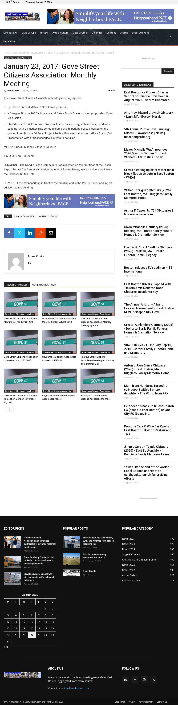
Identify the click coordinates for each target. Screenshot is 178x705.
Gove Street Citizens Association (29, 52)
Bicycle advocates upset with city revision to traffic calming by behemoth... (39, 577)
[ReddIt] (40, 233)
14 (38, 621)
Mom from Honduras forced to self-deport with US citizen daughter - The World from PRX (146, 389)
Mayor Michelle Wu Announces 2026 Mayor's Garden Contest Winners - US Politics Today (145, 153)
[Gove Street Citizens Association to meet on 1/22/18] (59, 342)
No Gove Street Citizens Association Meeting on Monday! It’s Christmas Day (97, 360)
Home (7, 52)
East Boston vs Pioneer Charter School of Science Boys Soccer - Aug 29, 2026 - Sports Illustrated (147, 96)
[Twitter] (19, 233)
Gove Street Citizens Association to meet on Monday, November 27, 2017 (21, 399)
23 (52, 628)
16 (52, 621)
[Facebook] (9, 233)
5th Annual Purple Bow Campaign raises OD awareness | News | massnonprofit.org (147, 133)
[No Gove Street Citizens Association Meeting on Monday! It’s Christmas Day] (97, 342)
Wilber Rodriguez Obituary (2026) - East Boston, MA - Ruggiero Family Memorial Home (148, 194)
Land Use (42, 216)
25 (15, 635)
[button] (171, 37)
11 (15, 621)
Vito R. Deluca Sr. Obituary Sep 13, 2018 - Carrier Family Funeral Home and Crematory (149, 348)
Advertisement (146, 701)
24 (8, 635)
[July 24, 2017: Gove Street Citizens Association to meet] (97, 380)
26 (23, 635)
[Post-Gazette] (71, 573)
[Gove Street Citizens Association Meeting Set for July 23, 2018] (21, 304)
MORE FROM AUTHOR (44, 284)
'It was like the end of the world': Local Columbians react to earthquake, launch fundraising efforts (146, 472)
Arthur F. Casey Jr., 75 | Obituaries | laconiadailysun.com (148, 212)
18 (15, 628)
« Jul (6, 646)
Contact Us (161, 701)
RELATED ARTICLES (17, 284)
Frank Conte (13, 90)
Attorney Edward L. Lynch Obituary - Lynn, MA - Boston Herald (148, 114)
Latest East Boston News (137, 84)
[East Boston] (22, 16)
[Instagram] (144, 679)
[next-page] (11, 409)
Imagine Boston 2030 (24, 216)
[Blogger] (31, 263)
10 (8, 621)
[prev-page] (6, 409)
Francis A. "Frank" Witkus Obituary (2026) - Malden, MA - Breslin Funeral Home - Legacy (148, 251)
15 (45, 621)
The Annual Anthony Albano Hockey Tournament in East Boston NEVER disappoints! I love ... (149, 308)
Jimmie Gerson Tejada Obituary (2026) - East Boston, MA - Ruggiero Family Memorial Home (146, 450)
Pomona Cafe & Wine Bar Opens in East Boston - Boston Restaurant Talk (148, 430)
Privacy (131, 701)
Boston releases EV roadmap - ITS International (148, 269)
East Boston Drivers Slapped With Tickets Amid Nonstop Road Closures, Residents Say (147, 288)
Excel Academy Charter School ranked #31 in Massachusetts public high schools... (39, 560)
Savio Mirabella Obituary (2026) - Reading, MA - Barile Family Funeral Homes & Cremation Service (148, 230)
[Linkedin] (30, 233)
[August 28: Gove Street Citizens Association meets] (59, 380)
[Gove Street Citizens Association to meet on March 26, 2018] (21, 342)
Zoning (54, 216)
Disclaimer (120, 701)
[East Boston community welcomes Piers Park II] (71, 559)
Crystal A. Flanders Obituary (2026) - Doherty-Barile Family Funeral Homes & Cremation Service (148, 328)
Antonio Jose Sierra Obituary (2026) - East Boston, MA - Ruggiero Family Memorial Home (146, 369)
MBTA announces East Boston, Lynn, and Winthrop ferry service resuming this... (98, 541)
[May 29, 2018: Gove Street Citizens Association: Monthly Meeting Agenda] (97, 304)
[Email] (51, 233)
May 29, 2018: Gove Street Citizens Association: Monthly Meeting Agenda (95, 322)
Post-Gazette (89, 571)
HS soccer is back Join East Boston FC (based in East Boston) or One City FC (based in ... (149, 409)
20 (31, 628)
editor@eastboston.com (75, 688)
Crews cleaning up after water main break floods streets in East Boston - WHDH (149, 173)
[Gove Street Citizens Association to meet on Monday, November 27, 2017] (21, 380)
